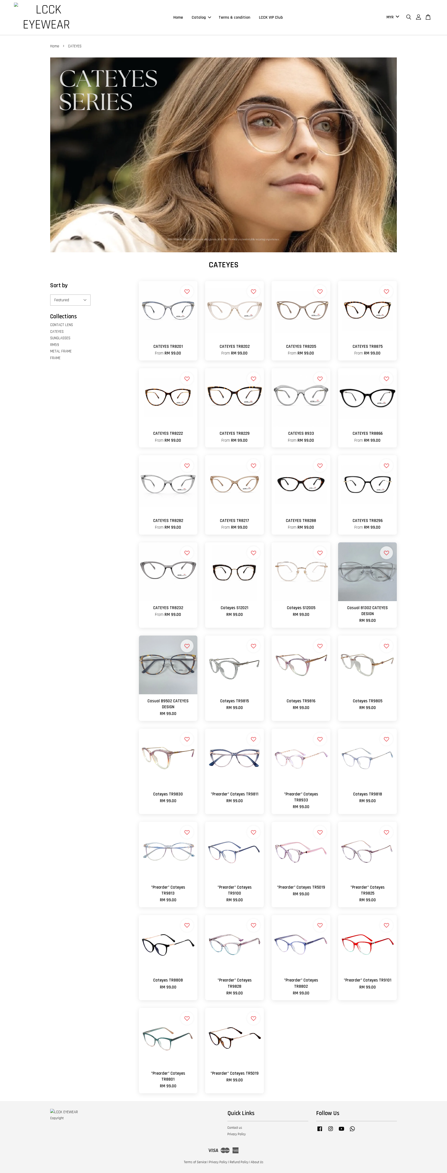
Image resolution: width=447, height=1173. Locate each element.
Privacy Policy (236, 1134)
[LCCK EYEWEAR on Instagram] (330, 1131)
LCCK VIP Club (271, 17)
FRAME (55, 358)
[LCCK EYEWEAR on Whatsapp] (352, 1131)
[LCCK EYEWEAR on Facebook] (319, 1131)
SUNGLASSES (60, 338)
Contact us (234, 1128)
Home (178, 17)
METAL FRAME (61, 351)
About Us (257, 1162)
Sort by (59, 285)
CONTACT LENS (61, 324)
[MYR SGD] (392, 17)
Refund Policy (239, 1162)
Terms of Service (195, 1162)
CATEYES (57, 331)
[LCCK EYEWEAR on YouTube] (341, 1131)
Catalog (199, 17)
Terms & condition (234, 17)
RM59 (54, 344)
